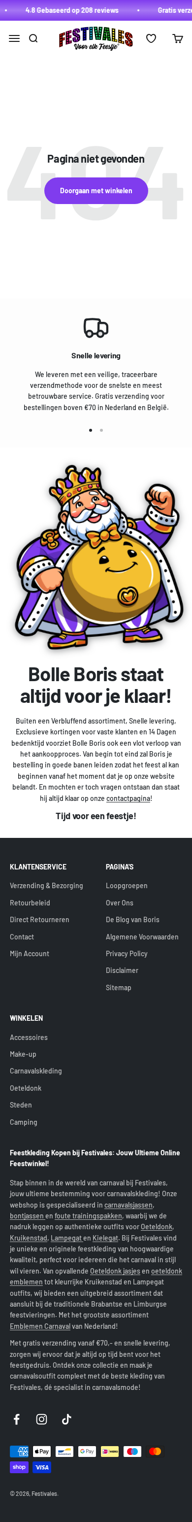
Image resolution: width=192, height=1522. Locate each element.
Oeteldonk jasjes (115, 1271)
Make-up (23, 1054)
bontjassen (27, 1215)
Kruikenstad (28, 1238)
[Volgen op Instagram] (41, 1419)
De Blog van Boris (133, 919)
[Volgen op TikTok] (66, 1419)
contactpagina (128, 798)
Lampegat (67, 1238)
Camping (23, 1122)
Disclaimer (122, 970)
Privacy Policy (127, 953)
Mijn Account (29, 953)
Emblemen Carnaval (40, 1326)
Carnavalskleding (36, 1071)
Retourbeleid (30, 903)
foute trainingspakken (88, 1215)
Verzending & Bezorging (46, 885)
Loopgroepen (127, 885)
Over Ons (119, 903)
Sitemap (118, 987)
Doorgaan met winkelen (96, 190)
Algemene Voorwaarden (142, 937)
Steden (21, 1105)
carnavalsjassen (128, 1205)
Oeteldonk (25, 1088)
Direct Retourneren (39, 919)
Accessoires (29, 1037)
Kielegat (105, 1238)
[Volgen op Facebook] (16, 1419)
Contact (22, 937)
